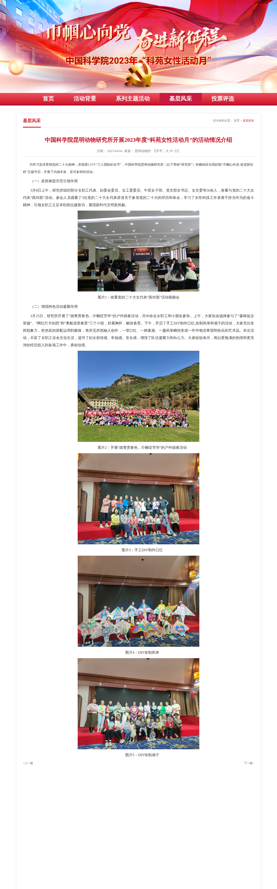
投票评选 (223, 98)
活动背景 (85, 98)
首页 (48, 98)
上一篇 (28, 763)
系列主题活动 (133, 98)
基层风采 (180, 98)
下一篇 (249, 763)
